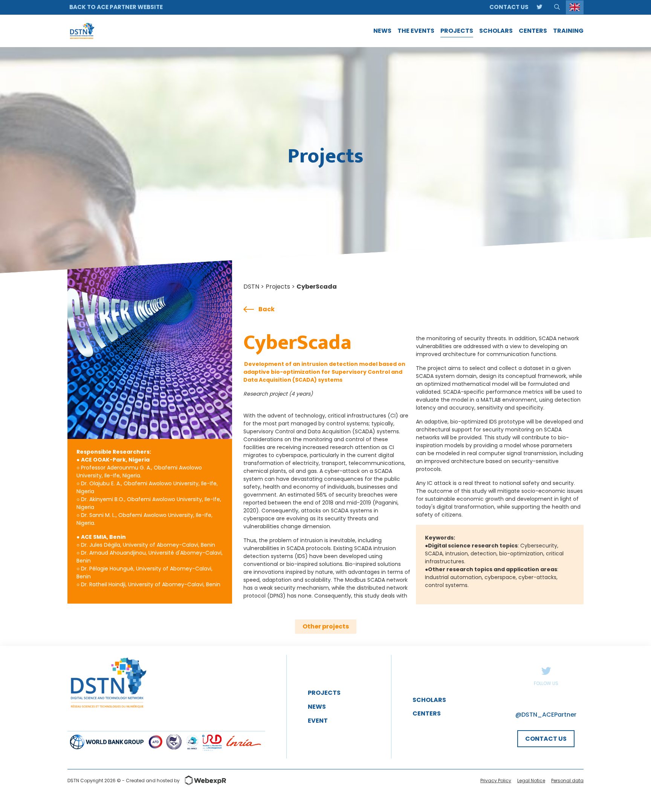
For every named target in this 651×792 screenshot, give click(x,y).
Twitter (546, 670)
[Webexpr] (203, 780)
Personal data (567, 780)
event (318, 720)
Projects (278, 286)
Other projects (326, 626)
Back (266, 309)
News (317, 706)
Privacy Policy (495, 780)
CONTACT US (546, 738)
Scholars (429, 700)
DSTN (251, 286)
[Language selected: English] (575, 7)
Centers (427, 713)
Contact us (509, 7)
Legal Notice (531, 780)
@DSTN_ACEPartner (545, 714)
